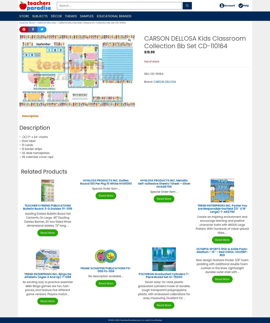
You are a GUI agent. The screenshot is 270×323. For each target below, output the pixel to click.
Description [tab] (30, 116)
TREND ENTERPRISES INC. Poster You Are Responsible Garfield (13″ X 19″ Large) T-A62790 (222, 209)
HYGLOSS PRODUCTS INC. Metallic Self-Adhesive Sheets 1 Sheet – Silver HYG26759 (164, 183)
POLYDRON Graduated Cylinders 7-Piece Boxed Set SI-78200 (164, 275)
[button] (129, 40)
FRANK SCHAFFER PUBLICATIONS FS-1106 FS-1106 (106, 269)
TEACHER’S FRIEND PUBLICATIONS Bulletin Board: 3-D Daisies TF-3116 (47, 207)
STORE (24, 16)
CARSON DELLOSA (46, 22)
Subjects (40, 16)
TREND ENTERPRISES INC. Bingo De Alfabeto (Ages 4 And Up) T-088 (47, 275)
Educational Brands (114, 16)
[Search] (187, 6)
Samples (87, 16)
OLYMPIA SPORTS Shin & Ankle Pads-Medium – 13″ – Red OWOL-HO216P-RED (222, 252)
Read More (47, 233)
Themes (71, 16)
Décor (56, 16)
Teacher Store (27, 22)
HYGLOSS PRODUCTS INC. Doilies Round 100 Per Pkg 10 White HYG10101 (106, 181)
